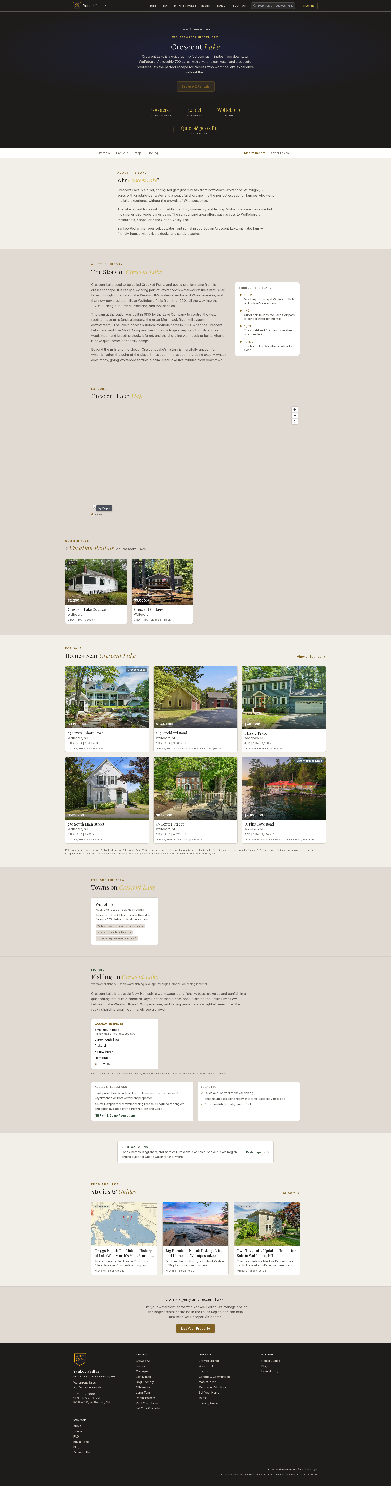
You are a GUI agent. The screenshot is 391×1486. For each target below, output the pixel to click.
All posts (289, 1193)
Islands (203, 1371)
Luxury (140, 1366)
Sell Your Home (209, 1392)
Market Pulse (185, 5)
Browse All (143, 1360)
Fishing (153, 153)
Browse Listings (209, 1360)
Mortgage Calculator (212, 1387)
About (77, 1426)
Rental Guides (270, 1360)
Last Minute (143, 1376)
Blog (264, 1366)
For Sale (122, 153)
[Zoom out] (295, 415)
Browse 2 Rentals (196, 86)
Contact (78, 1431)
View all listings (309, 657)
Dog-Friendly (145, 1382)
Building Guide (208, 1403)
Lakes (184, 29)
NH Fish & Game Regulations (115, 1115)
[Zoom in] (295, 409)
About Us (238, 5)
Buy (166, 5)
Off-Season (144, 1387)
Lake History (269, 1371)
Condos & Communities (214, 1376)
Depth (106, 508)
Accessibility (81, 1452)
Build (221, 5)
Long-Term (143, 1392)
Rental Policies (146, 1398)
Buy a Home (81, 1441)
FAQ (76, 1436)
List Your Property (195, 1328)
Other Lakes (280, 153)
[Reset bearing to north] (295, 421)
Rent (154, 5)
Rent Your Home (147, 1403)
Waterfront (206, 1366)
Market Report (254, 153)
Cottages (142, 1371)
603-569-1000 (84, 1394)
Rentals (104, 153)
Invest (206, 5)
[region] (195, 457)
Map (138, 153)
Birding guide (255, 1152)
